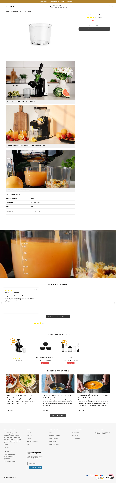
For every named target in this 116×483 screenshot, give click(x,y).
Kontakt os (75, 435)
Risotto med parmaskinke (20, 395)
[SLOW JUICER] (20, 346)
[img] (8, 290)
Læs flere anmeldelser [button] (58, 316)
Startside (7, 11)
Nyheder (29, 432)
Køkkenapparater (14, 11)
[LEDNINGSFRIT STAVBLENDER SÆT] (70, 346)
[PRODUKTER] (3, 6)
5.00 (43, 323)
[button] (113, 6)
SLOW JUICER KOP (28, 11)
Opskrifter (29, 435)
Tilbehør (20, 11)
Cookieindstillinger (54, 444)
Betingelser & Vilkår (54, 435)
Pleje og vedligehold (32, 441)
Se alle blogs (58, 415)
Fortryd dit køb (76, 438)
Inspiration (29, 438)
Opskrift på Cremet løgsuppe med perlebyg (93, 396)
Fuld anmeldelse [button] (9, 311)
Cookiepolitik (52, 441)
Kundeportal (75, 432)
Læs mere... (7, 447)
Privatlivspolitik (53, 438)
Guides (28, 444)
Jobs (50, 432)
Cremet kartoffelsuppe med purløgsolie (57, 396)
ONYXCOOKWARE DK (10, 477)
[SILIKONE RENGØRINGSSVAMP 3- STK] (45, 346)
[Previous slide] (1, 303)
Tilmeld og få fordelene (35, 467)
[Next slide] (114, 303)
